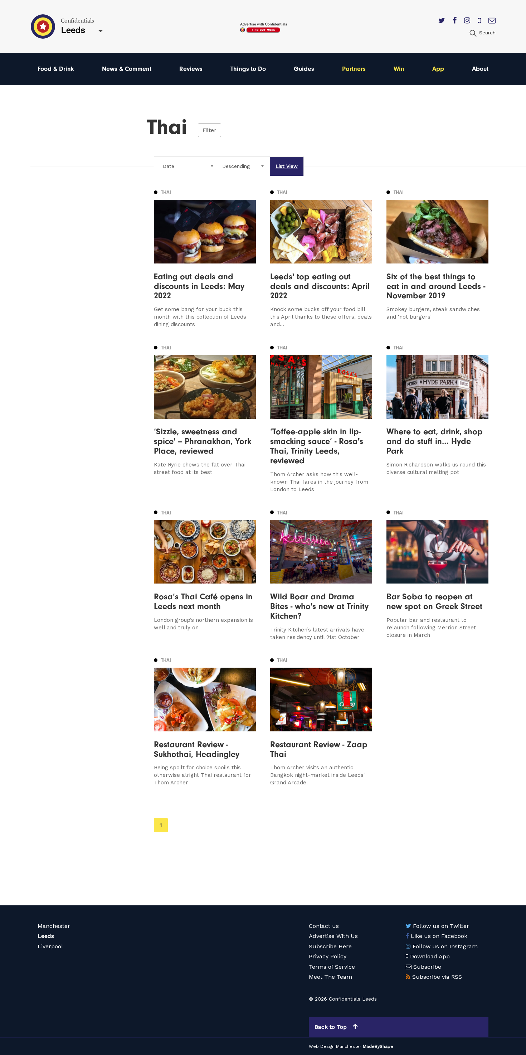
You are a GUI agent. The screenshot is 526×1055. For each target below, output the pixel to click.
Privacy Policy (327, 956)
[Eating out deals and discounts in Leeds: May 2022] (205, 258)
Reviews (191, 69)
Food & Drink (56, 69)
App (438, 69)
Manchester (54, 926)
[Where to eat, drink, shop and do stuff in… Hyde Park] (437, 418)
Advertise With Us (333, 936)
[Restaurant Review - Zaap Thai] (321, 721)
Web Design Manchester (335, 1046)
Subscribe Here (330, 946)
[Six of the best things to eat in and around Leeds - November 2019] (437, 258)
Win (399, 69)
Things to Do (248, 69)
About (480, 69)
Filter (209, 130)
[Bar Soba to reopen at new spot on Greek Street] (437, 574)
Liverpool (50, 946)
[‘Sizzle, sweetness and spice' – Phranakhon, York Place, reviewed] (205, 418)
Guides (304, 69)
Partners (354, 69)
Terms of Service (332, 966)
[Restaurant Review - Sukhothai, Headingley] (205, 721)
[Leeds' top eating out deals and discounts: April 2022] (321, 258)
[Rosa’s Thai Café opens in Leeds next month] (205, 574)
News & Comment (126, 69)
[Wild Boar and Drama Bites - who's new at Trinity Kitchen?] (321, 574)
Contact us (324, 926)
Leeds (46, 936)
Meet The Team (330, 976)
